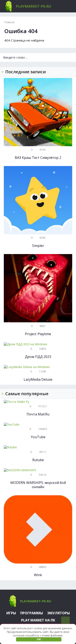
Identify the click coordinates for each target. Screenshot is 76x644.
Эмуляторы (58, 613)
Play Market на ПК (38, 620)
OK (39, 639)
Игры (11, 613)
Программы (31, 613)
